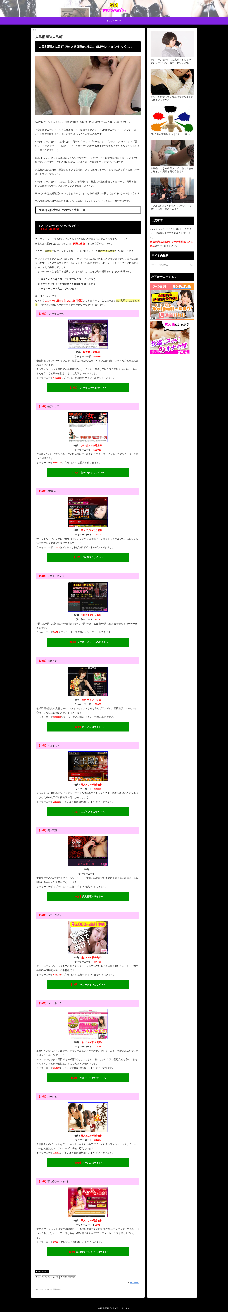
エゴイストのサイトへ (88, 811)
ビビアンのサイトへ (87, 727)
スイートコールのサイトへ (88, 387)
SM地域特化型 (43, 1271)
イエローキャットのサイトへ (88, 642)
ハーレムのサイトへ (87, 1162)
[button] (191, 264)
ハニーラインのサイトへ (88, 984)
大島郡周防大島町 (69, 1277)
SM (39, 1277)
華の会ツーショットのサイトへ (87, 1252)
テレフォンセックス (51, 1277)
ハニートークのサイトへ (88, 1078)
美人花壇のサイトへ (87, 896)
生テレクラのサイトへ (88, 472)
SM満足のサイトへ (88, 557)
